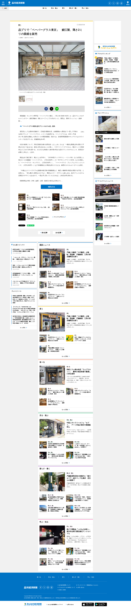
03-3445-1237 (63, 116)
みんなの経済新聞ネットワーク (33, 604)
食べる (45, 8)
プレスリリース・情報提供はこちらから (87, 585)
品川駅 (21, 37)
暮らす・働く (73, 8)
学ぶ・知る (85, 8)
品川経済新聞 (16, 3)
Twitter (113, 3)
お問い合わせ (80, 587)
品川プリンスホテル (29, 37)
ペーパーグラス (59, 217)
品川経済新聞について (64, 585)
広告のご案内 (62, 589)
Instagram (117, 3)
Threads (121, 3)
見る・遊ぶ (54, 8)
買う (63, 8)
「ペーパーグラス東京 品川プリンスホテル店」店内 (38, 126)
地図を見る (51, 187)
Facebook (109, 3)
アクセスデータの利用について (67, 587)
